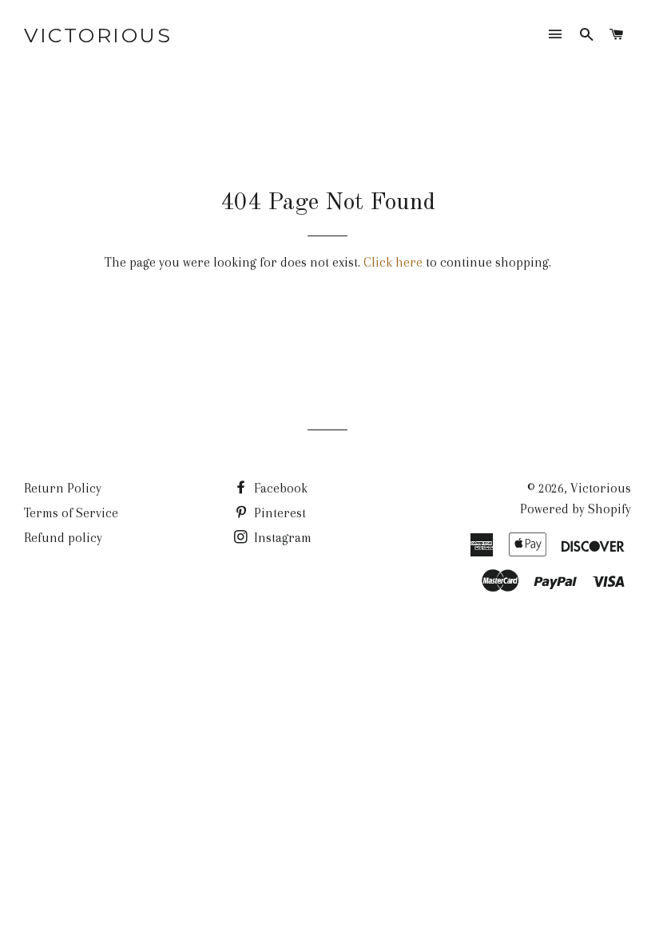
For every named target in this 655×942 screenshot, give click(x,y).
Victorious (98, 35)
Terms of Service (71, 512)
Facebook (279, 488)
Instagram (281, 537)
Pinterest (278, 512)
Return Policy (62, 488)
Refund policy (63, 537)
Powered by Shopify (575, 509)
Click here (393, 262)
